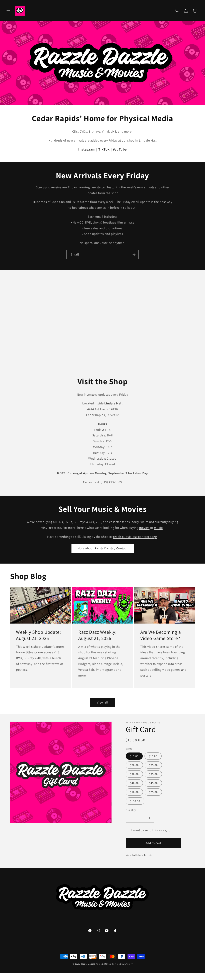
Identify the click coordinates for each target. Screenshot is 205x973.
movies (144, 528)
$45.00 (153, 783)
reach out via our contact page (135, 537)
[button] (8, 10)
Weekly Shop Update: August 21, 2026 (38, 635)
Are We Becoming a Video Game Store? (160, 635)
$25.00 (153, 765)
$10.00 (134, 756)
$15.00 (153, 756)
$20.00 (134, 765)
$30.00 (134, 774)
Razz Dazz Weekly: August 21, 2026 (97, 635)
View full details (136, 855)
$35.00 (153, 774)
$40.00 (134, 783)
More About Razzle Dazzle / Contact (102, 548)
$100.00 (135, 801)
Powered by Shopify (122, 963)
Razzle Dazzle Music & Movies (96, 963)
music (158, 528)
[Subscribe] (134, 254)
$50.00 (134, 792)
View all (102, 702)
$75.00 (153, 792)
